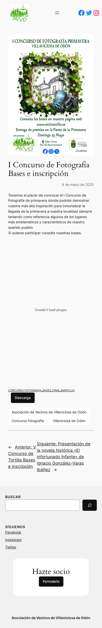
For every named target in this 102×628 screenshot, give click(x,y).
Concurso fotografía (28, 421)
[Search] (89, 505)
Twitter (10, 547)
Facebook (13, 532)
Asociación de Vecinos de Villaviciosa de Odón (49, 412)
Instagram (13, 540)
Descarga (23, 398)
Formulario (51, 581)
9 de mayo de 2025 (78, 184)
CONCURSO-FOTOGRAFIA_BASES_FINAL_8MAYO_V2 (41, 390)
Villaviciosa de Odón (69, 421)
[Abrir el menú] (57, 13)
